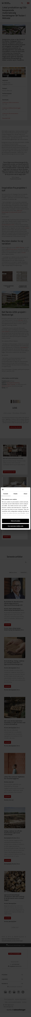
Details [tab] (15, 493)
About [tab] (25, 493)
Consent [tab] (5, 493)
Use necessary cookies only (15, 526)
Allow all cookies (15, 521)
